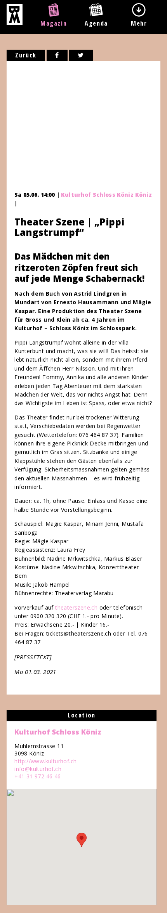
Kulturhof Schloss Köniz (57, 731)
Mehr (139, 23)
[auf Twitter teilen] (81, 55)
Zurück (26, 55)
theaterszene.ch (76, 607)
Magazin (53, 23)
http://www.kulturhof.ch (45, 761)
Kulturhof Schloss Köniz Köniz (106, 194)
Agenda (96, 23)
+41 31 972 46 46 (37, 776)
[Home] (15, 23)
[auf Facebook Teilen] (57, 55)
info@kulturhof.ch (37, 769)
